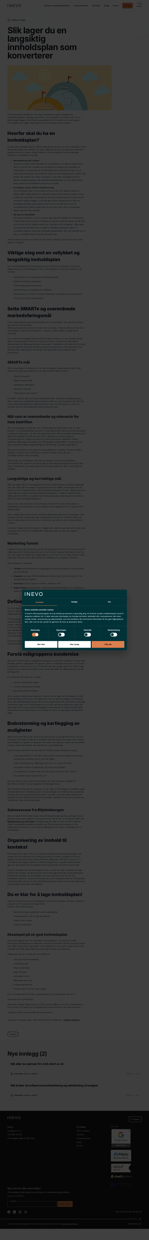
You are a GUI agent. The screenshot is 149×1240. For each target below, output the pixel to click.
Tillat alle (108, 644)
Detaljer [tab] (74, 602)
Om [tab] (109, 602)
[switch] (61, 634)
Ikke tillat (41, 644)
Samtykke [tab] (40, 602)
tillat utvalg (74, 644)
